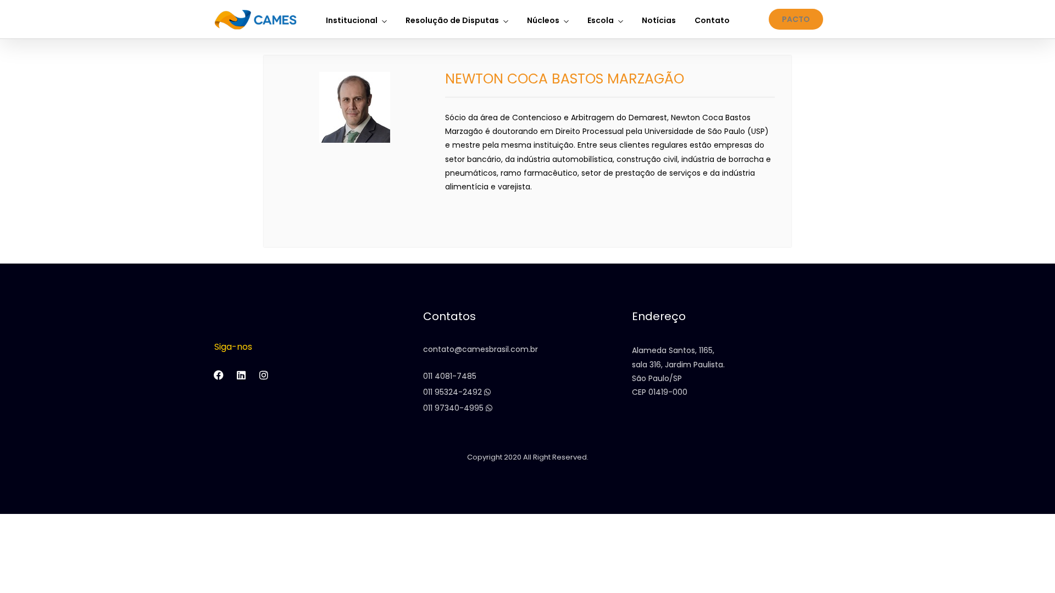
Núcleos (543, 20)
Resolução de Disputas (452, 20)
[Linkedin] (241, 375)
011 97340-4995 (454, 407)
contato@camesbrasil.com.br (480, 349)
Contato (712, 20)
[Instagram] (264, 375)
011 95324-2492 (453, 392)
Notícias (659, 20)
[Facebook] (219, 375)
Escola (600, 20)
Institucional (351, 20)
